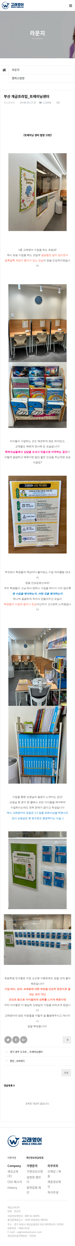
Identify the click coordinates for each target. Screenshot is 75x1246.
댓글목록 (9, 1085)
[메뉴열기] (70, 5)
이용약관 (11, 1157)
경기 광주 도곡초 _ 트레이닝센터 (26, 1051)
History (12, 1187)
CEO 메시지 (14, 1182)
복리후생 (53, 1192)
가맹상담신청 (35, 1171)
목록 (66, 1072)
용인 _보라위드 (17, 1061)
